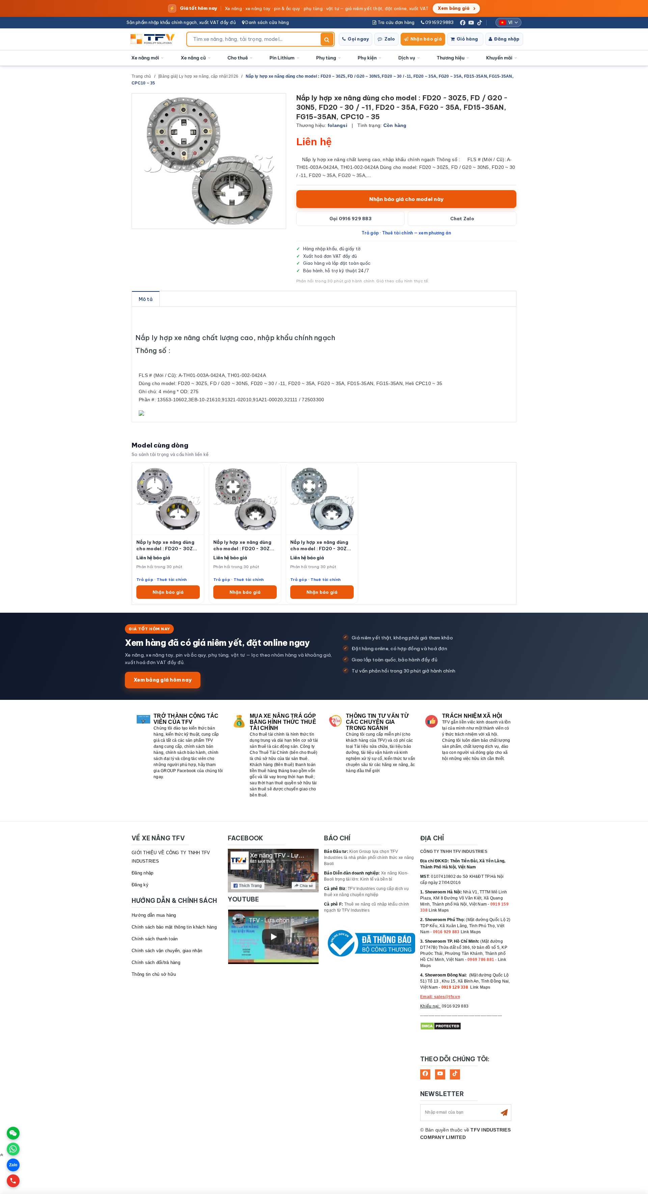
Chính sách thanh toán (155, 938)
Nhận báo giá (426, 39)
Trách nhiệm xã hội (472, 716)
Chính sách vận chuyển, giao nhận (167, 950)
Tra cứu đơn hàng (395, 22)
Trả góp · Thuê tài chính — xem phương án (406, 232)
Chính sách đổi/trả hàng (156, 962)
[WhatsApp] (13, 1149)
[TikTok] (479, 22)
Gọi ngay (358, 39)
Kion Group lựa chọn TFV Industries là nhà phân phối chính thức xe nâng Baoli (369, 857)
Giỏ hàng (467, 39)
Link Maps (439, 910)
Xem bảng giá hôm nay (163, 680)
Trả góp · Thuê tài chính (161, 579)
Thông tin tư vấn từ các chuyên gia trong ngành (377, 722)
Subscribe (504, 1112)
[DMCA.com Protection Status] (440, 1025)
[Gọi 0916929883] (13, 1180)
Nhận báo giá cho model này (406, 199)
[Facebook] (462, 22)
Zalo (389, 39)
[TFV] (154, 39)
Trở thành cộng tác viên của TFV (186, 719)
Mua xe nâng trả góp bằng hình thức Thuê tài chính (283, 722)
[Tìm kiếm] (327, 39)
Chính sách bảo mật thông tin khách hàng (174, 927)
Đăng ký (140, 884)
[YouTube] (471, 22)
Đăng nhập (506, 39)
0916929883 (439, 22)
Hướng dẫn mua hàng (154, 915)
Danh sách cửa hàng (266, 22)
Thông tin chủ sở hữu (154, 974)
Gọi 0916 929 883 (350, 218)
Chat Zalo (462, 218)
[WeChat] (13, 1133)
